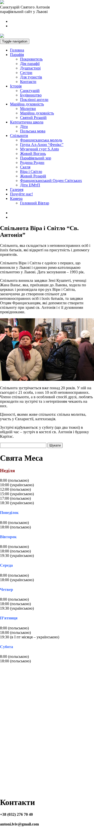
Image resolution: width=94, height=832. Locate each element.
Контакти (28, 81)
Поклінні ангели (34, 99)
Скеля (25, 167)
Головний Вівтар (34, 203)
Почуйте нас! (21, 194)
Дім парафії (30, 63)
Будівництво (31, 95)
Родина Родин (32, 162)
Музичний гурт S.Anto (39, 149)
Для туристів (31, 77)
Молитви (28, 108)
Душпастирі (30, 68)
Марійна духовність (27, 104)
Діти (24, 126)
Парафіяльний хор (35, 158)
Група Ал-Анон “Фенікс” (41, 144)
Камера (16, 198)
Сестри (26, 72)
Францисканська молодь (41, 140)
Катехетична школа (26, 122)
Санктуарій (30, 90)
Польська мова (32, 131)
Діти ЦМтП (30, 185)
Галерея (16, 189)
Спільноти (19, 135)
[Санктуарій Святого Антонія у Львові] (2, 2)
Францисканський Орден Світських (51, 180)
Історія (16, 86)
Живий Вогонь (33, 153)
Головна (17, 50)
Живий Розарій (33, 176)
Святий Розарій (33, 117)
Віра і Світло (31, 171)
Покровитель (31, 59)
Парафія (17, 54)
